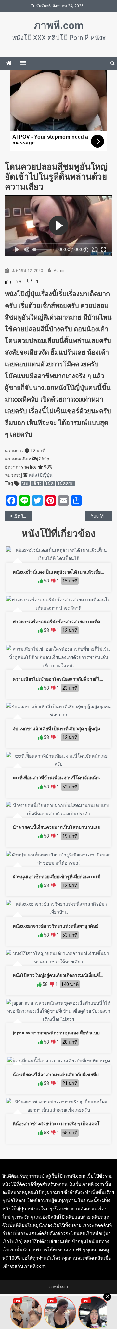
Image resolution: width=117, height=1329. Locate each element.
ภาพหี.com (59, 25)
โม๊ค (49, 483)
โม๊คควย (65, 483)
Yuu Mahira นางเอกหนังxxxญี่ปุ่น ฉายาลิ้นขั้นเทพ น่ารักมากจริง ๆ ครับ (101, 516)
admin (60, 270)
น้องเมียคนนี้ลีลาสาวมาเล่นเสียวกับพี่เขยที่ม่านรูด (61, 1074)
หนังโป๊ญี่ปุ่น (41, 475)
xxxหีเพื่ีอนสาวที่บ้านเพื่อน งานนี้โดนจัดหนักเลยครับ (63, 777)
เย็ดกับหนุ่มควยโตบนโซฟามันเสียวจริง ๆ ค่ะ (22, 516)
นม (25, 483)
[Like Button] (8, 281)
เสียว (37, 483)
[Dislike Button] (29, 281)
